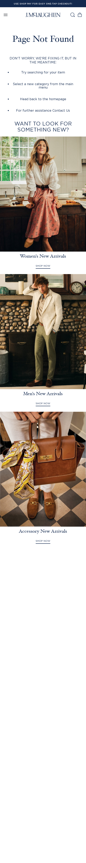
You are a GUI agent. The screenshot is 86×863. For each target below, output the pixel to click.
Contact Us (61, 110)
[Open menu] (5, 14)
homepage (57, 99)
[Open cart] (79, 14)
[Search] (72, 14)
